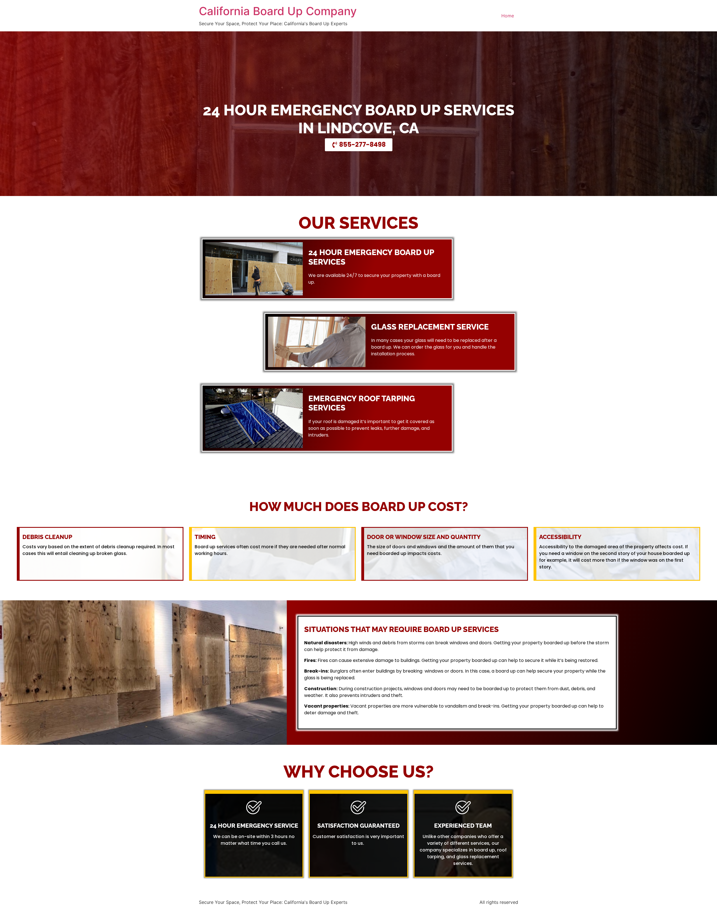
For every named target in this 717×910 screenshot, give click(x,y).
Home (507, 15)
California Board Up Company (278, 11)
